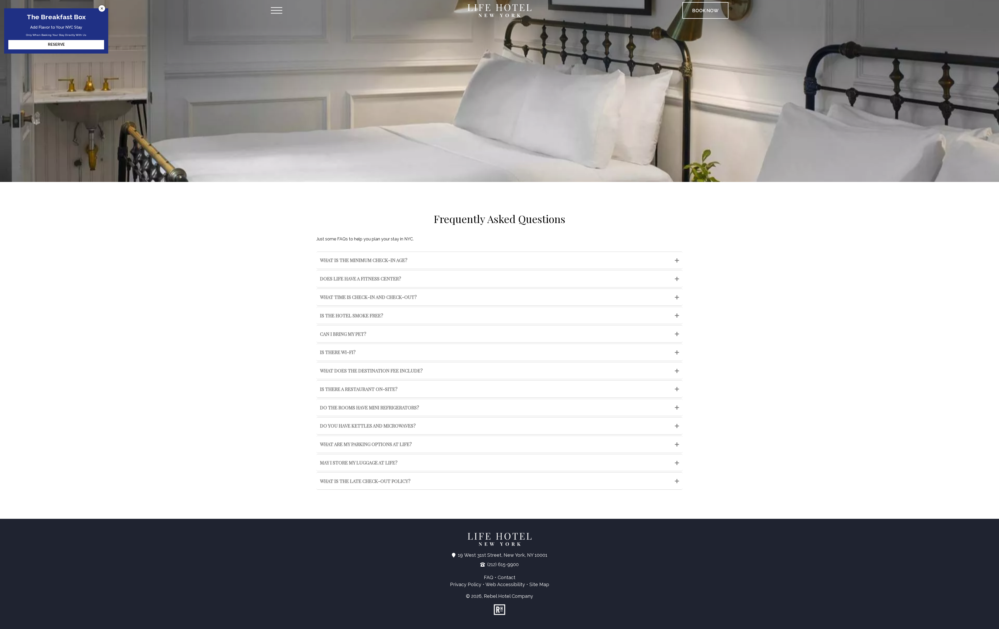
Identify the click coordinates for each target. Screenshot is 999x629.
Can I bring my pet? (343, 334)
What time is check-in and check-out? (368, 297)
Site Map (539, 584)
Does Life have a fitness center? (360, 279)
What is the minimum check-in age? (363, 260)
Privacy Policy (465, 584)
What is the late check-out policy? (365, 481)
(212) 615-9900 (503, 564)
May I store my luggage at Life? (359, 463)
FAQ (488, 577)
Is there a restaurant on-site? (359, 389)
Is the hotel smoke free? (351, 315)
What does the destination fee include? (371, 371)
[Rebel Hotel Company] (499, 609)
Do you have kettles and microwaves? (368, 426)
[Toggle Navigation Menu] (276, 10)
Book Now (705, 10)
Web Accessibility (505, 584)
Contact (506, 577)
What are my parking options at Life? (366, 444)
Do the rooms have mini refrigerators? (369, 407)
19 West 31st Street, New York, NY (502, 555)
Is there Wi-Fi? (338, 352)
